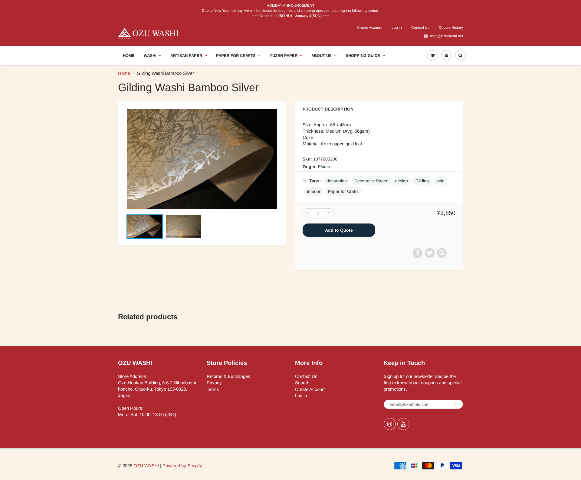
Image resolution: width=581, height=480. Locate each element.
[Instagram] (390, 424)
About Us (321, 55)
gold (440, 180)
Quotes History (451, 27)
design (401, 180)
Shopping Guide (363, 55)
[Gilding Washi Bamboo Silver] (201, 159)
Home (129, 55)
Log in (397, 27)
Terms (213, 389)
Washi (150, 55)
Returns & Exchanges (228, 376)
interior (313, 191)
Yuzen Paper (283, 55)
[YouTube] (403, 424)
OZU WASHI (146, 465)
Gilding (422, 180)
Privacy (214, 382)
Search (302, 382)
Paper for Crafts (236, 55)
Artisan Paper (186, 55)
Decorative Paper (371, 180)
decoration (337, 180)
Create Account (369, 27)
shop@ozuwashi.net (446, 36)
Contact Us (420, 27)
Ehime (324, 166)
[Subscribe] (455, 404)
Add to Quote (339, 230)
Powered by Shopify (182, 465)
